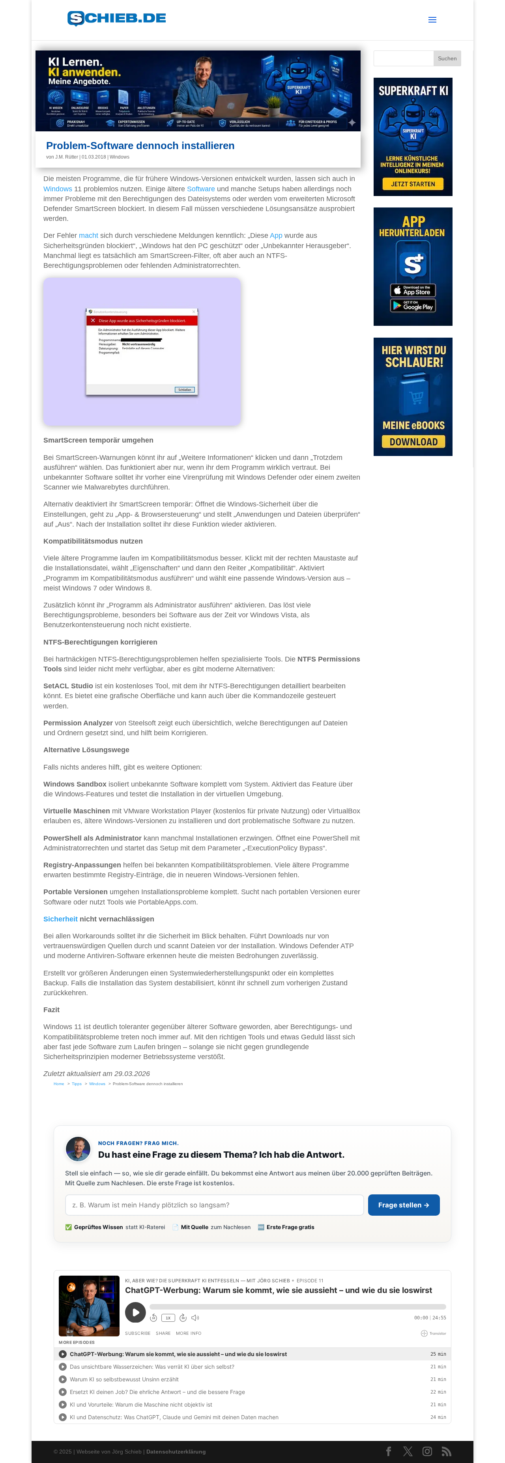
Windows (119, 157)
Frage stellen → (404, 1205)
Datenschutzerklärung (176, 1451)
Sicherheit (60, 919)
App (276, 235)
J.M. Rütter (66, 157)
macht (88, 235)
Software (201, 189)
